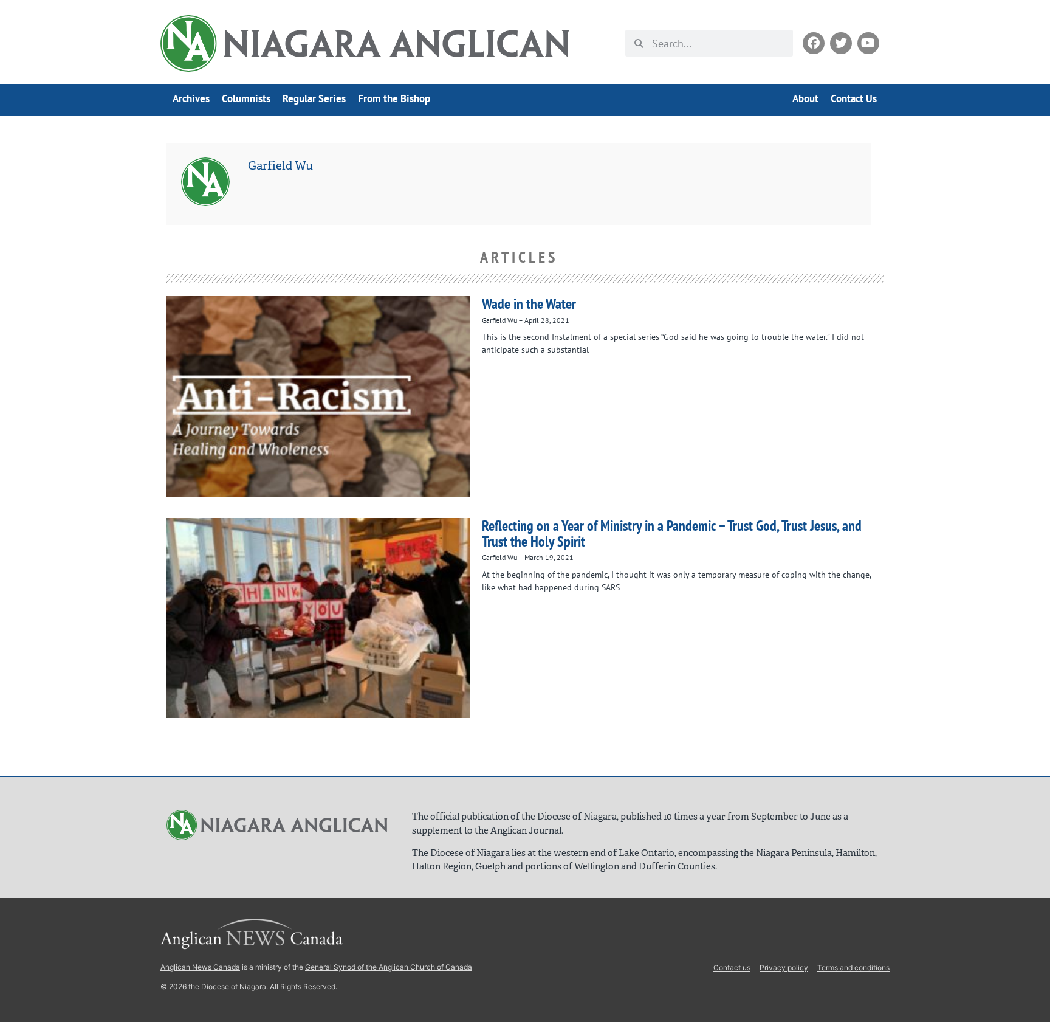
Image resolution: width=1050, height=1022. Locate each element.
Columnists (246, 98)
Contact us (731, 967)
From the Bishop (394, 98)
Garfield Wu (280, 165)
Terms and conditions (853, 967)
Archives (191, 98)
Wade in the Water (529, 303)
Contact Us (854, 98)
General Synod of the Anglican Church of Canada (388, 967)
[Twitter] (841, 43)
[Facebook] (814, 43)
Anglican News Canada (200, 967)
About (805, 98)
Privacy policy (784, 967)
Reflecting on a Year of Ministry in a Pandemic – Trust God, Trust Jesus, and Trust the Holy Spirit (672, 533)
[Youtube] (868, 43)
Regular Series (314, 98)
